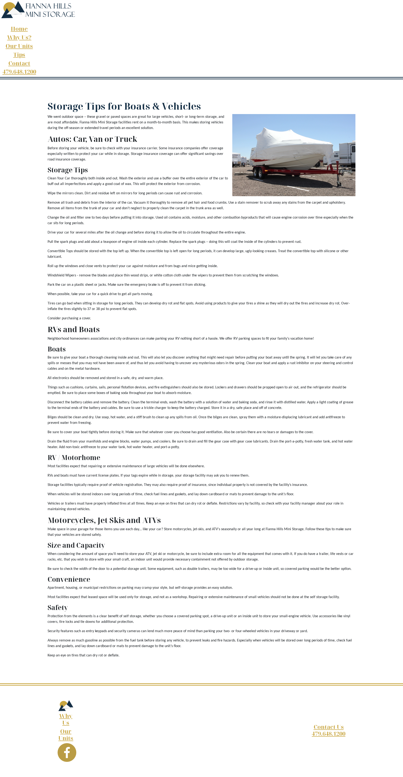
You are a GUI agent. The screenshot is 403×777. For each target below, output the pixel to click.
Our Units (19, 46)
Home (19, 28)
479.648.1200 (19, 71)
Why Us (65, 719)
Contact (19, 63)
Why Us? (19, 37)
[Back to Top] (394, 768)
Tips (19, 54)
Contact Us (329, 727)
